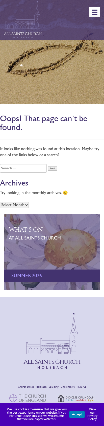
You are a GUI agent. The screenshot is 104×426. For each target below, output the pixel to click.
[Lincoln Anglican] (76, 398)
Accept (77, 414)
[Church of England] (28, 398)
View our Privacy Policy (92, 414)
